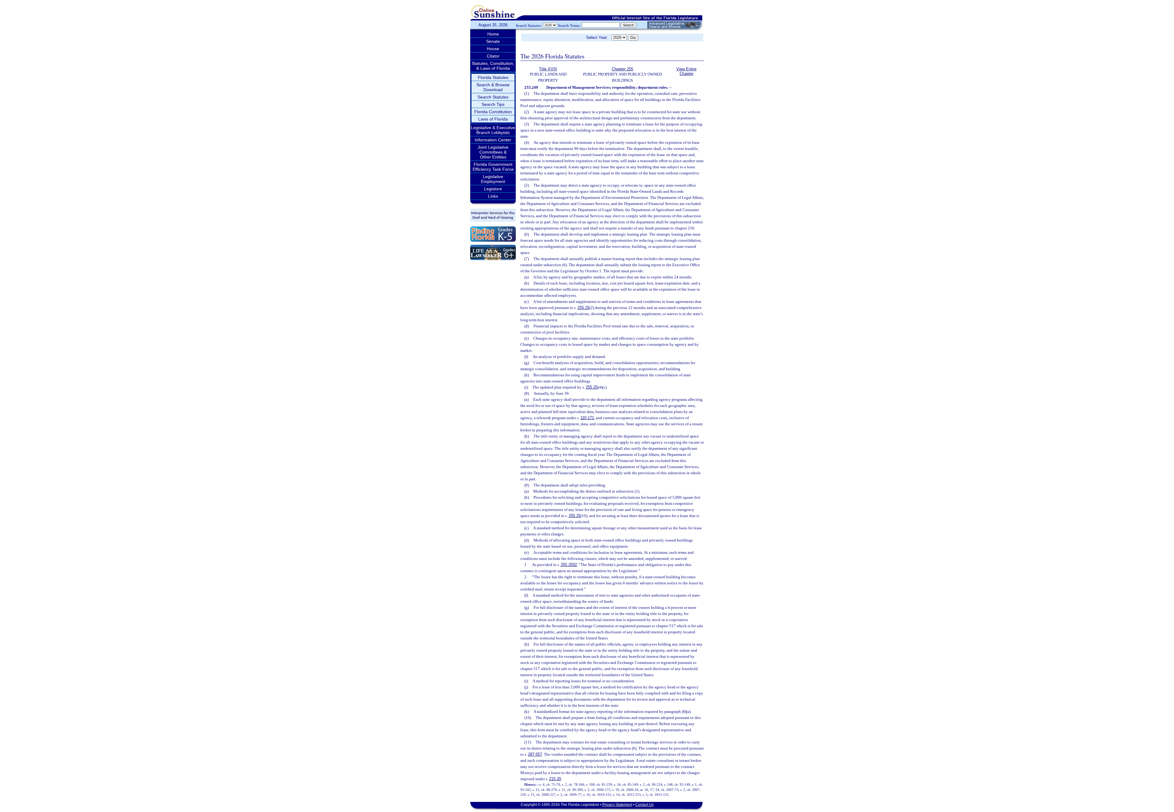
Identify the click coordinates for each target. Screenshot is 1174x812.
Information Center (493, 139)
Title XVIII (548, 69)
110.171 (587, 417)
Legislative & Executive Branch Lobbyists (493, 130)
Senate (493, 41)
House (493, 48)
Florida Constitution (493, 111)
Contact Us (644, 805)
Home (493, 34)
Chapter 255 (622, 69)
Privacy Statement (617, 805)
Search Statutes (493, 97)
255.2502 (569, 564)
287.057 (535, 754)
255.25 (583, 307)
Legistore (493, 188)
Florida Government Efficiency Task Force (493, 167)
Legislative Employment (493, 179)
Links (493, 196)
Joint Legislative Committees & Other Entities (493, 152)
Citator (493, 56)
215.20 (555, 779)
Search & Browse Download (493, 87)
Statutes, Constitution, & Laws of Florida (493, 66)
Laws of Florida (493, 119)
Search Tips (493, 104)
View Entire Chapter (686, 71)
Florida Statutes (493, 77)
